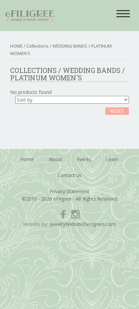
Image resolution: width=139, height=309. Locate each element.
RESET (117, 111)
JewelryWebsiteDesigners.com (83, 224)
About (55, 159)
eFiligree (29, 15)
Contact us (69, 175)
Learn (112, 159)
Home (27, 159)
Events (84, 159)
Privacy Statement (69, 191)
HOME (16, 46)
